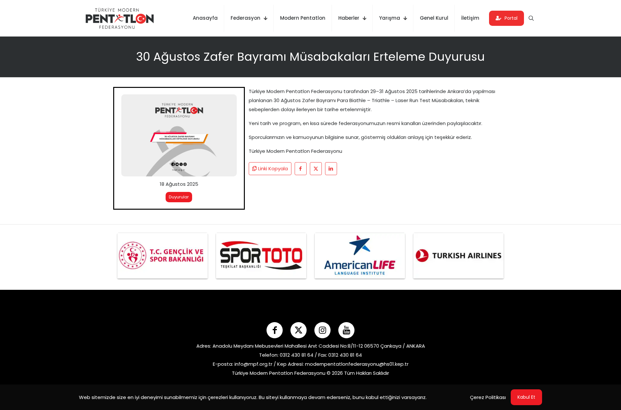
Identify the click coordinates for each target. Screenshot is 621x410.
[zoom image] (228, 103)
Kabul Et (526, 397)
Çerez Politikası (488, 397)
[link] (179, 135)
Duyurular (179, 197)
